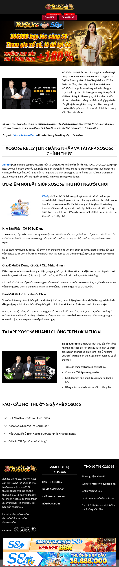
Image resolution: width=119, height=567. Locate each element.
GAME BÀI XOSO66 (53, 489)
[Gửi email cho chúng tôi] (22, 529)
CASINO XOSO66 (52, 481)
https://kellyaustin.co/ (25, 135)
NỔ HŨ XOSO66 (51, 503)
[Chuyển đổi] (5, 418)
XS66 (45, 196)
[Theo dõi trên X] (16, 529)
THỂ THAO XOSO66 (53, 496)
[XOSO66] (59, 7)
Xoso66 (6, 164)
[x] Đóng (109, 540)
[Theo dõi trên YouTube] (27, 529)
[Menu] (4, 7)
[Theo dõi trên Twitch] (33, 529)
